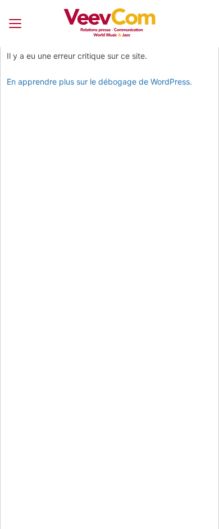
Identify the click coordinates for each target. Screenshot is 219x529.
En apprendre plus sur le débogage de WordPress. (99, 81)
